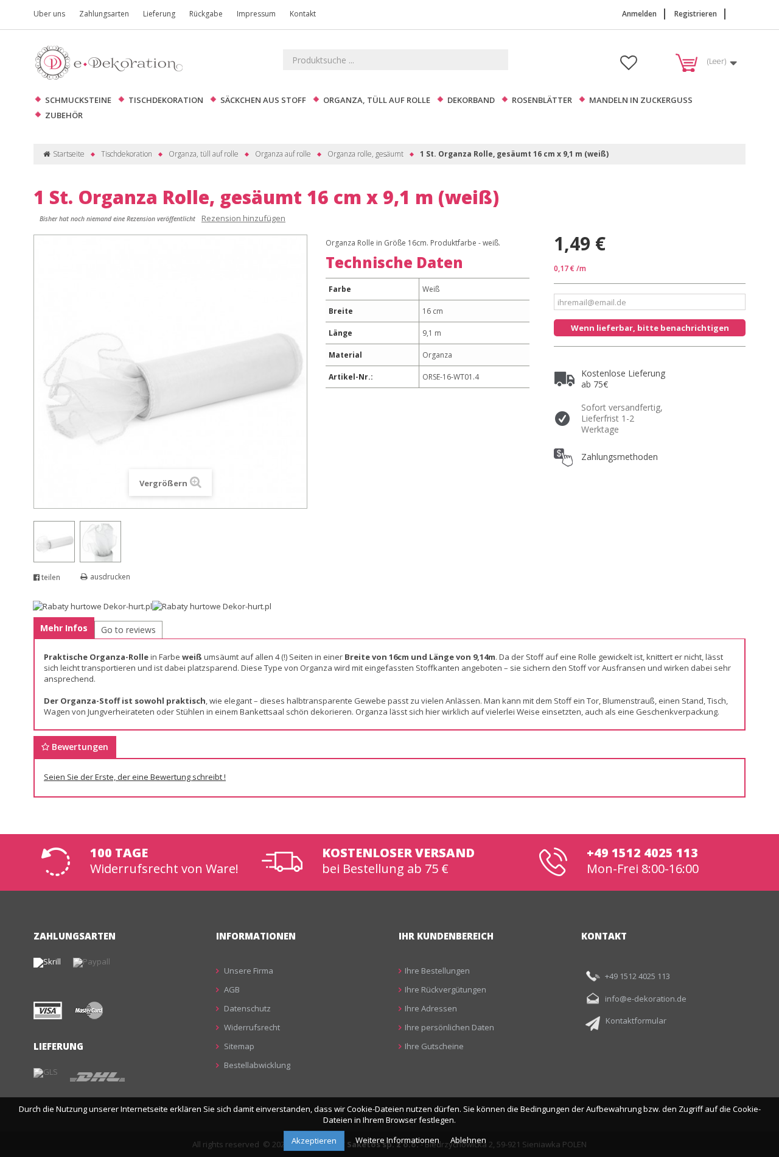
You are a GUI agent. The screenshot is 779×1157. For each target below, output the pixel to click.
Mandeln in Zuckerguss (641, 100)
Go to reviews (128, 629)
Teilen (50, 577)
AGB (231, 989)
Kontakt (303, 14)
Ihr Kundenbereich (446, 936)
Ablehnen (468, 1139)
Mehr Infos (64, 628)
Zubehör (64, 115)
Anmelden (639, 14)
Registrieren (695, 14)
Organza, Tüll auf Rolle (376, 100)
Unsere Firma (247, 970)
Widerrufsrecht (251, 1027)
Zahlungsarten (104, 14)
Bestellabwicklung (256, 1065)
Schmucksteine (78, 100)
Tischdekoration (165, 100)
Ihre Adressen (431, 1008)
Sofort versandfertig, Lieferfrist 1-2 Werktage (622, 418)
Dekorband (471, 100)
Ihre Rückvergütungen (445, 989)
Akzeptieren (314, 1140)
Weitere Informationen (398, 1139)
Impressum (256, 14)
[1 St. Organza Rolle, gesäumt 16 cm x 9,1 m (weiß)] (54, 542)
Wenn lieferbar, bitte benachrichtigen (650, 327)
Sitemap (238, 1046)
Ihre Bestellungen (437, 970)
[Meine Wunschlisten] (628, 65)
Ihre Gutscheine (434, 1046)
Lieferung (159, 14)
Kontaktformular (636, 1020)
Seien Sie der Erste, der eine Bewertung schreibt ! (135, 776)
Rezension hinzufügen (243, 218)
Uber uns (49, 14)
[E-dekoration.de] (112, 62)
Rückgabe (206, 14)
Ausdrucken (110, 576)
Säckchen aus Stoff (263, 100)
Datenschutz (246, 1008)
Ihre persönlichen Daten (449, 1027)
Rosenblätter (542, 100)
